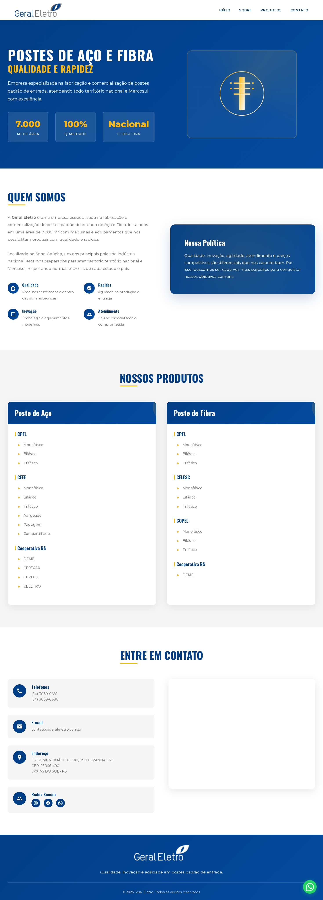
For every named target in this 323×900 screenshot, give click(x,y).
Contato (299, 10)
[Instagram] (35, 803)
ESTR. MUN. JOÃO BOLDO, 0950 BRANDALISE (72, 760)
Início (224, 10)
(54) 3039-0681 (44, 694)
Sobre (245, 10)
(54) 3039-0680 (44, 699)
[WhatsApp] (60, 803)
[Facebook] (48, 803)
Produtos (271, 10)
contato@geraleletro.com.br (56, 729)
